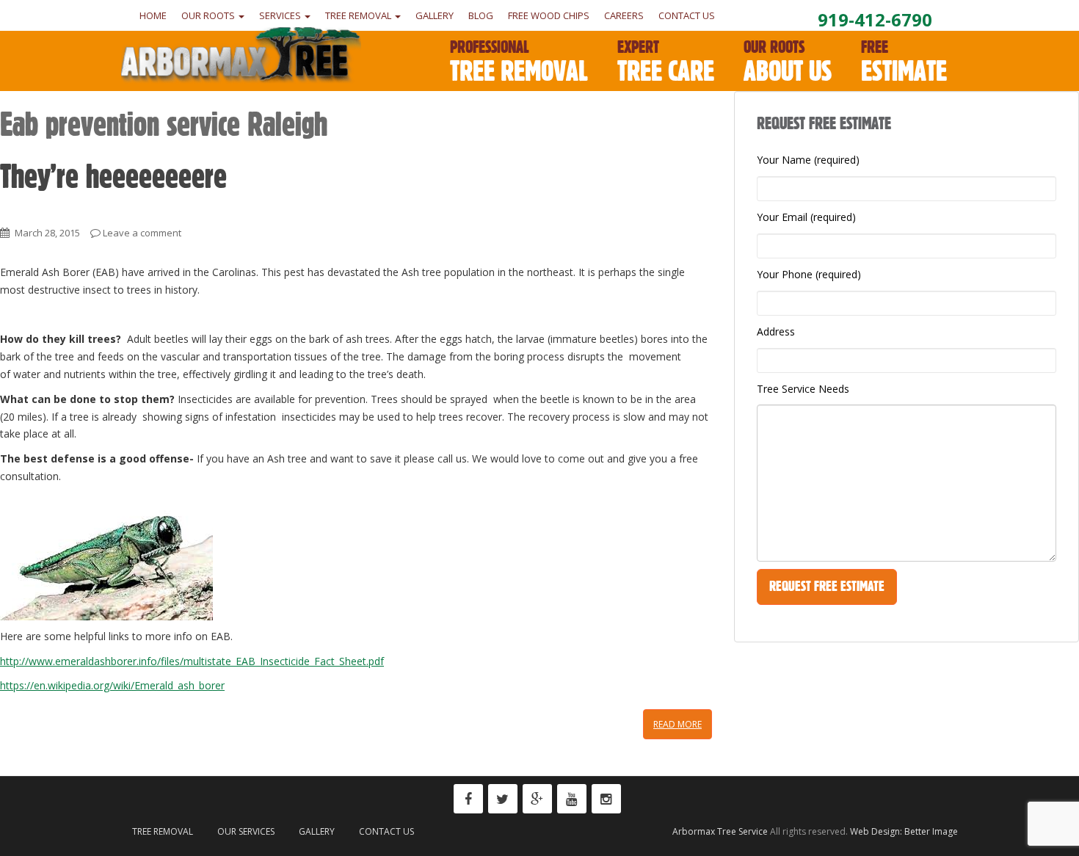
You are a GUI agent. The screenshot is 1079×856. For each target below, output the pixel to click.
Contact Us (686, 15)
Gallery (434, 15)
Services (281, 15)
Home (153, 15)
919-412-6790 (875, 19)
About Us (788, 62)
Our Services (246, 831)
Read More (677, 724)
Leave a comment (142, 232)
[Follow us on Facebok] (468, 798)
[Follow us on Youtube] (571, 798)
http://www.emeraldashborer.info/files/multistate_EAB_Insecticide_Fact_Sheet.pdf (192, 661)
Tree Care (665, 62)
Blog (480, 15)
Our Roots (209, 15)
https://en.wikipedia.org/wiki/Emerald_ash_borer (112, 685)
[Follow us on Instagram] (606, 798)
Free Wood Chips (548, 15)
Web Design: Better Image (904, 831)
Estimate (904, 62)
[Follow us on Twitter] (502, 798)
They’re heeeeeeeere (113, 176)
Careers (624, 15)
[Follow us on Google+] (537, 798)
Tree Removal (359, 15)
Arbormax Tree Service (720, 831)
